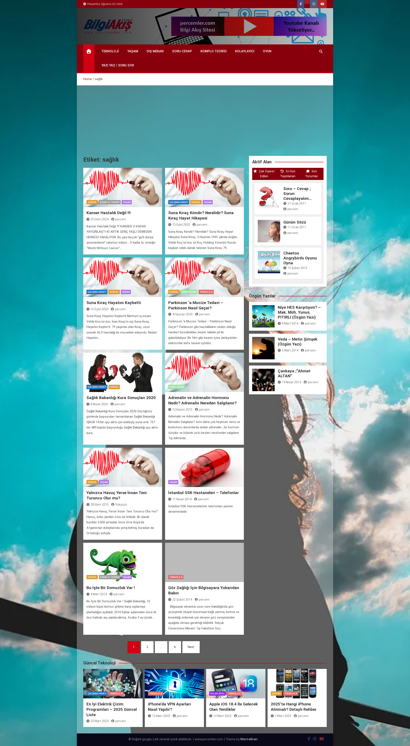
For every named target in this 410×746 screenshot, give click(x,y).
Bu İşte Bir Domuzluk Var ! (110, 587)
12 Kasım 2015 (182, 409)
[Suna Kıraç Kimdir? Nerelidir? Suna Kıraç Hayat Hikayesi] (204, 187)
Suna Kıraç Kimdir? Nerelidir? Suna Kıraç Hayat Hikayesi (201, 215)
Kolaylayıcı (244, 51)
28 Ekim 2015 (100, 504)
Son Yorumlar (311, 174)
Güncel (92, 202)
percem (120, 219)
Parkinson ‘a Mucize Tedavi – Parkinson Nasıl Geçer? (195, 305)
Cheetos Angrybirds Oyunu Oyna (300, 258)
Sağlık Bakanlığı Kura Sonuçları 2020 (121, 397)
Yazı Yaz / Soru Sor (117, 65)
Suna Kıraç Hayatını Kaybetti (113, 302)
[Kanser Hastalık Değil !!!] (122, 187)
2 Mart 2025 (283, 716)
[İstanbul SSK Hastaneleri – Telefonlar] (204, 467)
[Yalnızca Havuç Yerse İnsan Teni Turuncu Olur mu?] (122, 467)
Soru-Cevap (182, 51)
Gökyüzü (121, 504)
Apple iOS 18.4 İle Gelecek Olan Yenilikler (233, 707)
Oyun (267, 51)
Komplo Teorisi (214, 51)
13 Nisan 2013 (291, 382)
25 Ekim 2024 (100, 219)
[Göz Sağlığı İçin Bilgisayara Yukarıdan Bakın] (204, 562)
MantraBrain (249, 739)
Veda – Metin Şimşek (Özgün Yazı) (297, 342)
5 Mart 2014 (290, 350)
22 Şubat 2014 (182, 599)
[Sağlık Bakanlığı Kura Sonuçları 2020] (122, 372)
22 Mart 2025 (100, 721)
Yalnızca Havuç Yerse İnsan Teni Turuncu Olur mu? (116, 495)
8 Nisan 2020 (99, 404)
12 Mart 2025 (161, 716)
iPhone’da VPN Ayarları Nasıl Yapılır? (169, 707)
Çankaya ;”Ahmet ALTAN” (294, 373)
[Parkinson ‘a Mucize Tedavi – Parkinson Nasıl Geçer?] (204, 277)
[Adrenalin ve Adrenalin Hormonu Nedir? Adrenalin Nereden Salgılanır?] (204, 372)
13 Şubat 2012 (297, 268)
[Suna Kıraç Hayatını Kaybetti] (122, 277)
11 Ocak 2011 (296, 227)
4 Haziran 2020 (182, 314)
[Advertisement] (205, 117)
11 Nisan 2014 (182, 499)
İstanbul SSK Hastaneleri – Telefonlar (203, 492)
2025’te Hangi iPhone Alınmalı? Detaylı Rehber (293, 707)
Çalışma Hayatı (178, 202)
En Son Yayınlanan (287, 174)
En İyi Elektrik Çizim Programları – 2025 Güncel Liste (111, 709)
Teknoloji (110, 51)
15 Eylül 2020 (181, 224)
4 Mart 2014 (99, 594)
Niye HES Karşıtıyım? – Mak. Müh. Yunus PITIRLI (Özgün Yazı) (299, 312)
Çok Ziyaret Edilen (267, 174)
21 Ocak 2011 (296, 203)
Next (191, 647)
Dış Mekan (155, 51)
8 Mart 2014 (290, 323)
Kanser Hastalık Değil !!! (108, 212)
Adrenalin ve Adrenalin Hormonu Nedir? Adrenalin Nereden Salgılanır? (202, 400)
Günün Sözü (294, 222)
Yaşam (132, 51)
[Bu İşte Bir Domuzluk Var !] (122, 562)
